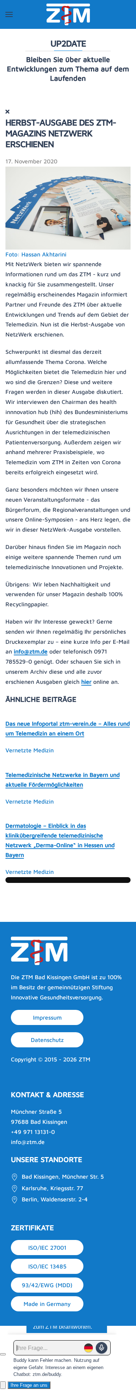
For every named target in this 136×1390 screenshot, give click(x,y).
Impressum (47, 1017)
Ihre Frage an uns (29, 1385)
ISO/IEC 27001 (47, 1247)
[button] (9, 14)
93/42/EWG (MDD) (47, 1285)
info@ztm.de (31, 651)
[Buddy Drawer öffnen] (3, 1385)
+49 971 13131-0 (33, 1132)
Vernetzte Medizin (29, 750)
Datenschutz (47, 1040)
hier (86, 681)
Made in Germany (47, 1304)
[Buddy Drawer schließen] (3, 1354)
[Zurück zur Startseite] (68, 14)
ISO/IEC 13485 (47, 1266)
